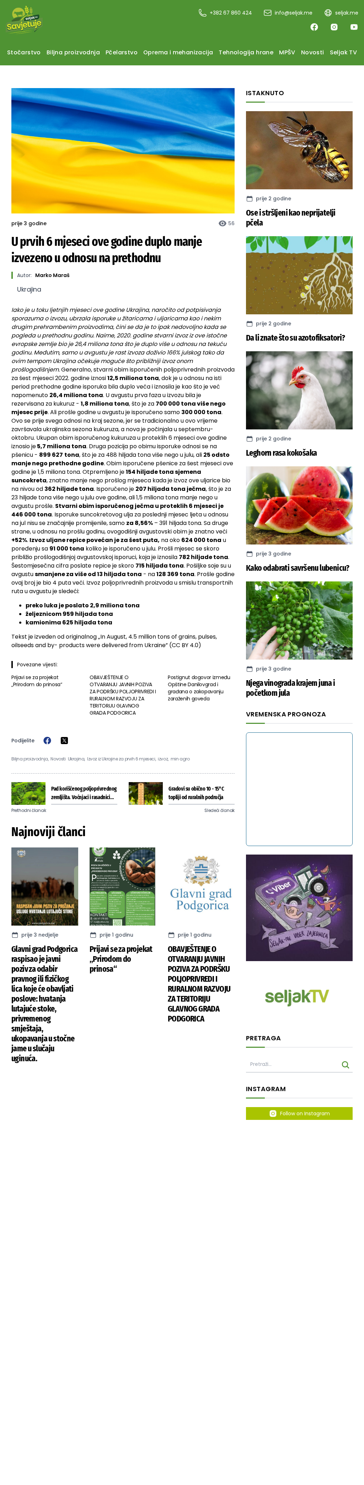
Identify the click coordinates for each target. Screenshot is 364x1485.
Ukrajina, (76, 759)
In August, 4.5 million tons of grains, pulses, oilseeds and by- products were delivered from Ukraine (114, 641)
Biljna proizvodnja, (29, 759)
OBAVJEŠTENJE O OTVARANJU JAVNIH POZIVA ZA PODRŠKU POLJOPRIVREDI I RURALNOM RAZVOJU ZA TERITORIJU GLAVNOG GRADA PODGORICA (123, 695)
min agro (180, 759)
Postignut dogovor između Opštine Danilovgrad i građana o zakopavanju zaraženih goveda (199, 688)
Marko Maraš (52, 275)
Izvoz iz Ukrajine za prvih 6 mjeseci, (121, 759)
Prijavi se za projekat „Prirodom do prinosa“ (36, 681)
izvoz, (163, 759)
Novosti (57, 759)
